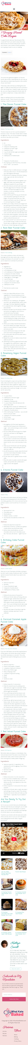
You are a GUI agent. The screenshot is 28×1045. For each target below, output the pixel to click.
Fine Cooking (8, 252)
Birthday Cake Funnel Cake (12, 541)
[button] (14, 9)
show (9, 52)
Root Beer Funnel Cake (14, 228)
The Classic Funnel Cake (14, 104)
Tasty (6, 494)
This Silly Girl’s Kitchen (11, 648)
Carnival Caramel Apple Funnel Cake (13, 620)
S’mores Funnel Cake (13, 470)
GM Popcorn (8, 750)
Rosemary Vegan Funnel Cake (13, 354)
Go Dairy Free (8, 378)
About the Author (15, 968)
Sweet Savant (8, 568)
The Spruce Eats (9, 129)
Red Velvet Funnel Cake (14, 731)
